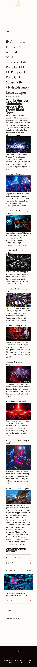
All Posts (6, 31)
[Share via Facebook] (6, 557)
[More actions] (30, 42)
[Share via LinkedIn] (15, 557)
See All (29, 570)
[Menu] (31, 3)
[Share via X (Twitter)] (11, 557)
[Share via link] (20, 557)
